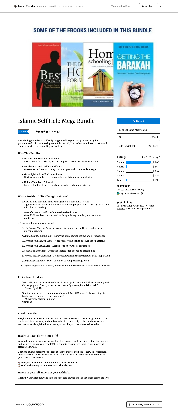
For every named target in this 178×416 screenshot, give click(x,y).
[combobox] (131, 146)
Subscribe (147, 6)
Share (155, 146)
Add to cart (138, 121)
